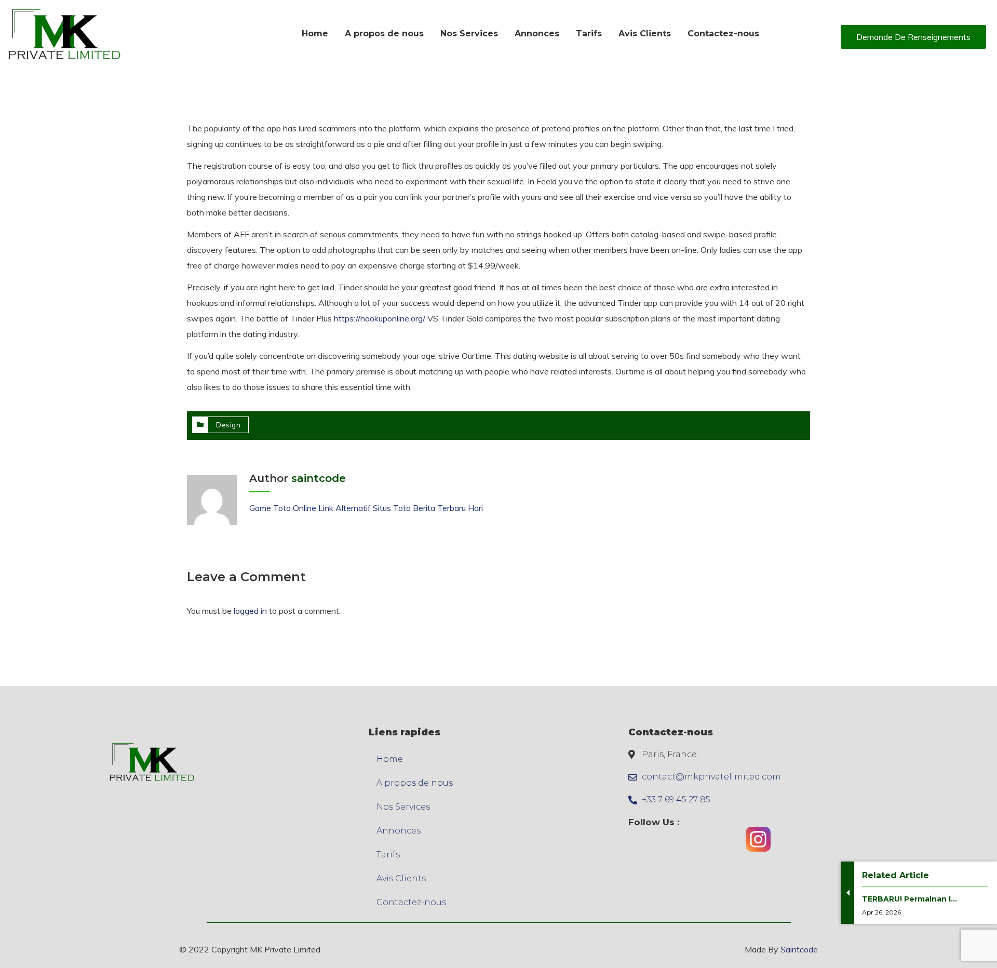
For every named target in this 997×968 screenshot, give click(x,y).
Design (228, 425)
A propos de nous (414, 783)
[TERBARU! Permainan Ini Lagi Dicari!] (909, 926)
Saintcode (799, 949)
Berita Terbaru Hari (448, 508)
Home (389, 759)
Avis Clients (401, 878)
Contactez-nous (411, 902)
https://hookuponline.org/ (379, 318)
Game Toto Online (282, 508)
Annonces (398, 831)
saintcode (318, 478)
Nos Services (403, 807)
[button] (913, 37)
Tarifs (388, 854)
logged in (250, 611)
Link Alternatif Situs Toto (365, 508)
